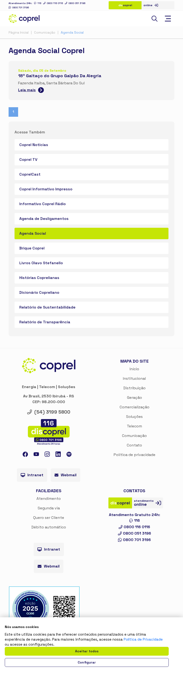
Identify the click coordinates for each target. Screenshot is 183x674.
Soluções (134, 416)
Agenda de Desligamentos (44, 218)
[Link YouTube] (36, 455)
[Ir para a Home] (24, 18)
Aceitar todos (86, 651)
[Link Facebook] (25, 455)
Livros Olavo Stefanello (41, 262)
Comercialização (134, 407)
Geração (134, 397)
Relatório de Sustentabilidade (47, 307)
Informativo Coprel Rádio (42, 203)
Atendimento (48, 498)
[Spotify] (68, 454)
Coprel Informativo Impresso (45, 189)
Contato (134, 445)
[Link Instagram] (47, 455)
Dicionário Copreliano (39, 292)
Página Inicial (19, 32)
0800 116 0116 (55, 3)
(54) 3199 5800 (52, 412)
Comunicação (44, 32)
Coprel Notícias (33, 144)
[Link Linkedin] (58, 455)
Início (134, 368)
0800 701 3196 (20, 7)
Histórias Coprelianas (39, 277)
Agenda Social (72, 32)
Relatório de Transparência (44, 321)
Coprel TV (28, 159)
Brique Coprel (32, 248)
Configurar (87, 662)
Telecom (134, 426)
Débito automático (48, 527)
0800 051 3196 (76, 3)
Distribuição (134, 387)
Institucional (134, 378)
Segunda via (49, 508)
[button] (155, 19)
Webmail (68, 474)
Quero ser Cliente (48, 517)
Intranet (35, 474)
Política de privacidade (134, 454)
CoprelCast (30, 174)
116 (39, 3)
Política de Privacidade (143, 639)
